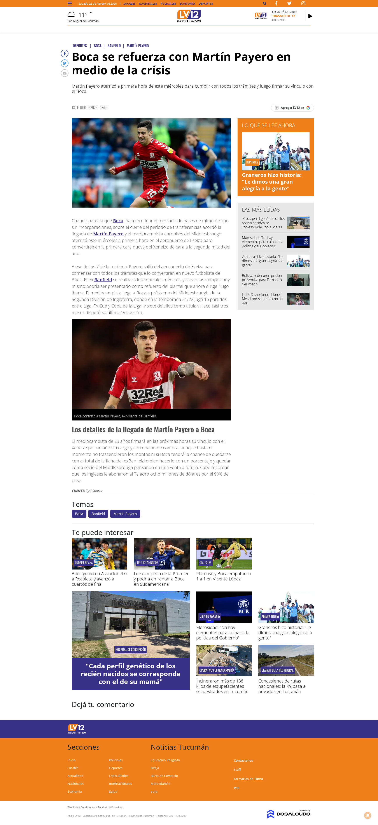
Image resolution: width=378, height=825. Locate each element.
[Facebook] (64, 53)
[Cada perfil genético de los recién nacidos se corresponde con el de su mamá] (131, 624)
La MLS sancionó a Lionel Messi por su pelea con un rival (262, 298)
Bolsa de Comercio (164, 776)
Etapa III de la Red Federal (278, 670)
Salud (113, 791)
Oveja (155, 768)
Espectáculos (118, 776)
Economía (187, 3)
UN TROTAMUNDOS (147, 562)
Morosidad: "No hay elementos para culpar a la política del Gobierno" (262, 241)
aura (154, 791)
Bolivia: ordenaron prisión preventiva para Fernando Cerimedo (262, 279)
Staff (237, 770)
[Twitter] (64, 63)
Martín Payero (108, 234)
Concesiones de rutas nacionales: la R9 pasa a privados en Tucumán (282, 686)
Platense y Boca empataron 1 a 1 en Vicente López (223, 576)
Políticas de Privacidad (110, 807)
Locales (129, 3)
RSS (236, 788)
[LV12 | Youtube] (279, 728)
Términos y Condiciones (81, 807)
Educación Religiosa (165, 760)
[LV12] (77, 733)
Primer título (270, 616)
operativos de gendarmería (217, 670)
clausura (206, 562)
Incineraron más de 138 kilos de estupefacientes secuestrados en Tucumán (222, 686)
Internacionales (120, 784)
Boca (118, 221)
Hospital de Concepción (131, 649)
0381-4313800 (177, 816)
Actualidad (75, 776)
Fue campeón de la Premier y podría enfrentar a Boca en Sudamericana (161, 579)
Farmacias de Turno (248, 779)
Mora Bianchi (160, 784)
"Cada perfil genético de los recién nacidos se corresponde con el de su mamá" (263, 225)
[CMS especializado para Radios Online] (282, 814)
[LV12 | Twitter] (289, 4)
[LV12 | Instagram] (303, 4)
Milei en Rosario (210, 616)
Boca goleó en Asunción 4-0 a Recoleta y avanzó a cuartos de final (99, 579)
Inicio (71, 760)
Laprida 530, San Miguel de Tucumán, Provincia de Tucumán (118, 816)
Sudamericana (84, 562)
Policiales (168, 3)
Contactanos (243, 760)
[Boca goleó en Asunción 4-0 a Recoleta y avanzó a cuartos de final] (99, 568)
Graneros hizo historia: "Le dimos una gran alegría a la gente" (272, 181)
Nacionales (148, 3)
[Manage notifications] (367, 815)
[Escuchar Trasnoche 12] (310, 16)
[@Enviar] (64, 73)
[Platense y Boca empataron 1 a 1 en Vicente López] (224, 568)
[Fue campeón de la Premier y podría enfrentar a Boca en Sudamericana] (161, 568)
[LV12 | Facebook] (276, 4)
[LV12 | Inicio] (305, 746)
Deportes (206, 3)
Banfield (103, 280)
